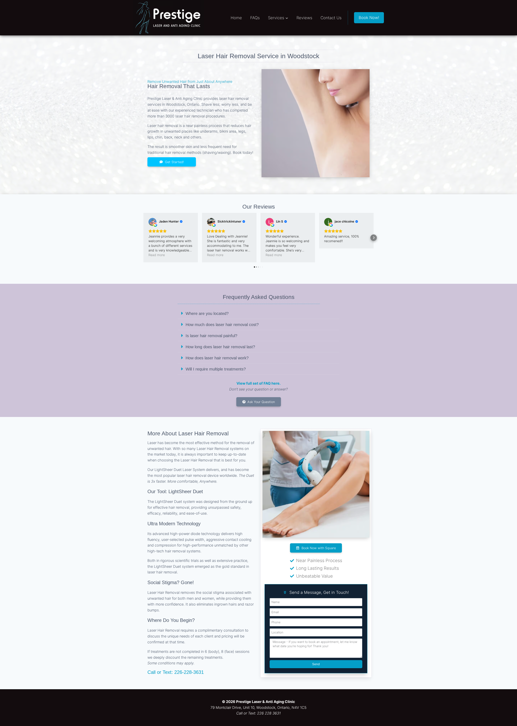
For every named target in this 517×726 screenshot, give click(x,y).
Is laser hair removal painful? (211, 335)
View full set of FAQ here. (258, 383)
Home (236, 17)
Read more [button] (156, 255)
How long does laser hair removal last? (220, 347)
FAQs (255, 17)
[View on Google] (152, 222)
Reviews (304, 17)
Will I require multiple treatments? (216, 369)
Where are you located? (207, 313)
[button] (143, 237)
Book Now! (369, 17)
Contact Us (331, 17)
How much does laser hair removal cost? (222, 324)
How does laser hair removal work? (217, 358)
